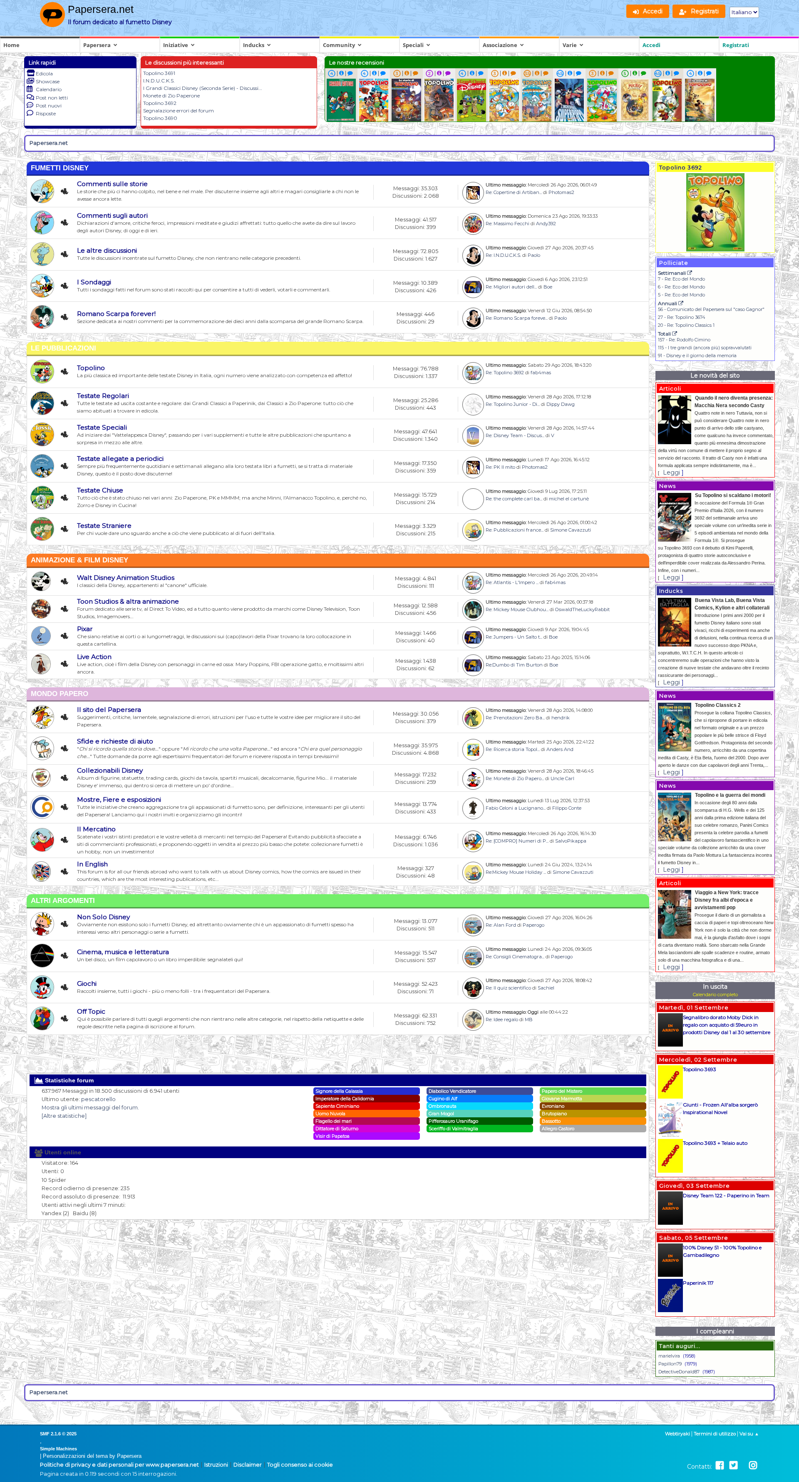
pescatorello (98, 1099)
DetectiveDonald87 (679, 1372)
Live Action (94, 657)
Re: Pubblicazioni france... (514, 530)
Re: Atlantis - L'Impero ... (512, 582)
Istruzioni (216, 1465)
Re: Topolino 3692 (505, 372)
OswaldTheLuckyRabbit (582, 609)
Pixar (85, 629)
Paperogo (533, 925)
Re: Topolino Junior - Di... (513, 404)
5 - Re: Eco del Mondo (681, 295)
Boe (547, 287)
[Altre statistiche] (64, 1116)
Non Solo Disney (103, 917)
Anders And (559, 749)
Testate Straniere (104, 526)
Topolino (91, 368)
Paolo (534, 255)
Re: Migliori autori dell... (511, 287)
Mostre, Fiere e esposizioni (119, 799)
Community (339, 45)
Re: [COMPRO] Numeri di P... (517, 841)
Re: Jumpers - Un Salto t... (514, 637)
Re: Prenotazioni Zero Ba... (515, 718)
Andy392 (546, 223)
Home (11, 45)
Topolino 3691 (159, 73)
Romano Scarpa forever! (116, 314)
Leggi (671, 472)
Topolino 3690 (160, 118)
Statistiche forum (68, 1080)
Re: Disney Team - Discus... (515, 435)
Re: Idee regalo (502, 1019)
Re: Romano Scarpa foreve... (517, 318)
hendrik (560, 718)
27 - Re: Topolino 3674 (681, 317)
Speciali (413, 45)
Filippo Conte (566, 808)
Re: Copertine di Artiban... (514, 192)
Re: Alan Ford (501, 925)
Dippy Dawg (560, 404)
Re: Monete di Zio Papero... (515, 778)
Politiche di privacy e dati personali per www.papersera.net (119, 1465)
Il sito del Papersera (109, 710)
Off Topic (91, 1011)
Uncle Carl (562, 778)
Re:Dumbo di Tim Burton (514, 665)
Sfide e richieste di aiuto (115, 741)
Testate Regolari (103, 396)
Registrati (735, 45)
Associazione (500, 45)
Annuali (668, 303)
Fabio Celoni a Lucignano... (516, 808)
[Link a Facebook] (720, 1465)
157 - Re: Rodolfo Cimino (684, 340)
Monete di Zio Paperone (171, 95)
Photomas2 (561, 192)
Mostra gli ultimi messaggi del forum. (90, 1107)
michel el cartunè (569, 499)
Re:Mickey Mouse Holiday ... (516, 872)
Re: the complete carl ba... (514, 499)
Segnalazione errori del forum (178, 110)
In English (92, 864)
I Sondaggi (94, 282)
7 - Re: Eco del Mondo (681, 279)
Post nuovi (49, 105)
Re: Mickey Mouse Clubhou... (517, 609)
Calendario (49, 89)
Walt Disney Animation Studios (125, 578)
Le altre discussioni (107, 250)
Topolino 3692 (159, 103)
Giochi (87, 983)
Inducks (253, 45)
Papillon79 (670, 1364)
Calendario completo (715, 994)
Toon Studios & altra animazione (128, 601)
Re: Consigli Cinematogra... (515, 957)
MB (529, 1019)
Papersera (97, 45)
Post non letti (52, 97)
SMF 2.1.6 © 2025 (58, 1433)
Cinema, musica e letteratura (123, 952)
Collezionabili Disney (110, 770)
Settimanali (672, 273)
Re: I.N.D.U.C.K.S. (503, 255)
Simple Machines (58, 1448)
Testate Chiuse (100, 490)
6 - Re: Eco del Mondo (681, 287)
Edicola (44, 73)
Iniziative (175, 45)
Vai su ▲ (749, 1434)
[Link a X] (733, 1465)
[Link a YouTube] (743, 1465)
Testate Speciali (102, 427)
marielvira (669, 1356)
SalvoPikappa (570, 841)
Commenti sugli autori (112, 215)
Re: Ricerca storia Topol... (513, 749)
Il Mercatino (96, 829)
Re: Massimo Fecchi (507, 223)
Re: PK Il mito (500, 467)
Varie (570, 45)
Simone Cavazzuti (570, 530)
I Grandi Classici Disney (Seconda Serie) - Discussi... (202, 88)
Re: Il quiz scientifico (508, 988)
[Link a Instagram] (753, 1465)
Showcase (48, 81)
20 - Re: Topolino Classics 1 (686, 325)
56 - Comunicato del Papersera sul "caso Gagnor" (711, 309)
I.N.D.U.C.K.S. (159, 80)
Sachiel (546, 988)
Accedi (651, 45)
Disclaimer (247, 1465)
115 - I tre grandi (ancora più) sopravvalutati (705, 348)
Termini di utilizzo (715, 1434)
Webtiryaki (677, 1434)
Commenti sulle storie (112, 184)
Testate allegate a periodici (120, 459)
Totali (665, 334)
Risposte (46, 113)
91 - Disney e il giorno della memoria (697, 355)
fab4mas (541, 372)
